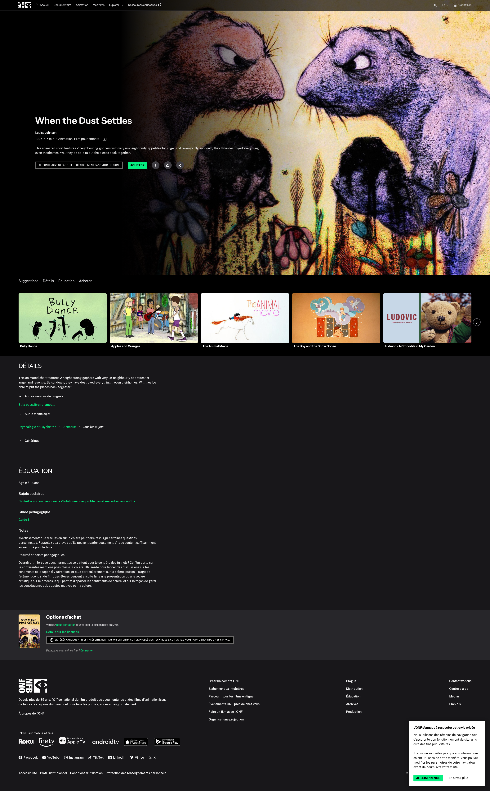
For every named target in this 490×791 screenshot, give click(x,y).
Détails (48, 281)
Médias (454, 696)
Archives (352, 704)
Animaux (69, 427)
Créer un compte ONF (224, 681)
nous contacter (65, 624)
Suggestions (28, 281)
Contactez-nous (180, 639)
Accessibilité (28, 773)
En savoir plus (458, 778)
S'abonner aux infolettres (226, 689)
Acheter (137, 165)
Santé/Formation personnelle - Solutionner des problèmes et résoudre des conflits (77, 501)
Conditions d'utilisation (86, 773)
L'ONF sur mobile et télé (36, 733)
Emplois (455, 704)
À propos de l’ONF (32, 713)
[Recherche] (435, 5)
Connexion (86, 650)
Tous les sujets (93, 427)
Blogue (351, 681)
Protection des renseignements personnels (136, 773)
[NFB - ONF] (24, 5)
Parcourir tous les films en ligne (231, 696)
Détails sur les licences (62, 632)
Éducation (66, 281)
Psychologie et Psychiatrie (37, 427)
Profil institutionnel (53, 773)
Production (354, 712)
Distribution (354, 689)
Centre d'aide (458, 689)
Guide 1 (24, 520)
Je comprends (428, 778)
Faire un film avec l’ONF (226, 712)
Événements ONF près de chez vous (234, 704)
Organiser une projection (226, 719)
